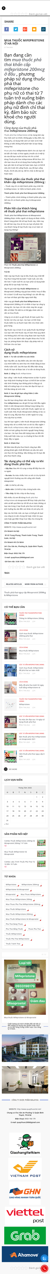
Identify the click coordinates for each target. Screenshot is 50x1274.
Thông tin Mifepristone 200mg (31, 618)
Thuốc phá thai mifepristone (15, 135)
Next (45, 584)
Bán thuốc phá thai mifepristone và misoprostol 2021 (32, 738)
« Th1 (6, 824)
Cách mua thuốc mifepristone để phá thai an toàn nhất (31, 669)
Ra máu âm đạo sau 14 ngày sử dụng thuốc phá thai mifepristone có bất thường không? (32, 723)
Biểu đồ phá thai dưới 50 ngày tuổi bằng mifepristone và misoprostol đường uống (31, 687)
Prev (42, 584)
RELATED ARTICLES (14, 584)
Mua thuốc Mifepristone (29, 651)
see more (13, 769)
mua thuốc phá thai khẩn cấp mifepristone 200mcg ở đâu (24, 67)
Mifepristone (24, 704)
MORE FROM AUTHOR (34, 584)
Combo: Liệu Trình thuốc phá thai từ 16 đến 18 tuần (23, 1037)
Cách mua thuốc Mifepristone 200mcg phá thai (31, 634)
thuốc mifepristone (23, 373)
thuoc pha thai (15, 150)
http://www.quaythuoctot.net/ (24, 527)
